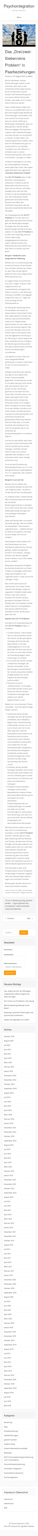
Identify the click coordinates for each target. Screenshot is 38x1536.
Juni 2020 (7, 1306)
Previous (10, 918)
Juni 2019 (7, 1358)
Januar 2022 (8, 1227)
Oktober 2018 (9, 1384)
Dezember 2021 (10, 1232)
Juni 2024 (7, 1101)
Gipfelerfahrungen (11, 1435)
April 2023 (8, 1162)
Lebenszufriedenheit (13, 909)
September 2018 (10, 1388)
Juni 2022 (7, 1206)
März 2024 (8, 1115)
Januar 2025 (8, 1071)
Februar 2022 (9, 1223)
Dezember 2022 (10, 1180)
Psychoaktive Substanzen (13, 1473)
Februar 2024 (9, 1119)
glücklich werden (10, 1440)
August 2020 (8, 1297)
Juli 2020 (7, 1301)
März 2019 (8, 1371)
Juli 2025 (7, 1045)
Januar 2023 (8, 1175)
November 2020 (10, 1284)
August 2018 (8, 1392)
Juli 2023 (7, 1149)
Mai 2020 (7, 1310)
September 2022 (10, 1193)
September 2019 (10, 1345)
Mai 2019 (7, 1362)
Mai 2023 (7, 1158)
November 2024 (10, 1080)
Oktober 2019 (9, 1340)
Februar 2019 (9, 1375)
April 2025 (8, 1058)
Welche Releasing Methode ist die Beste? (16, 1006)
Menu (19, 17)
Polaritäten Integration (13, 1468)
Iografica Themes (27, 1526)
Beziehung (17, 900)
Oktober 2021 (9, 1240)
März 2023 (8, 1167)
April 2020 (8, 1314)
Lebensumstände (22, 906)
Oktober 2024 (9, 1084)
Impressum (8, 1499)
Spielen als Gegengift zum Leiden (16, 1020)
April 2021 (8, 1262)
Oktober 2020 (9, 1288)
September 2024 (10, 1088)
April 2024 (8, 1110)
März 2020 (8, 1319)
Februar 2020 (9, 1323)
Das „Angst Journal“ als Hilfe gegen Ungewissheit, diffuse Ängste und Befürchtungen (17, 994)
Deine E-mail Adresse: (10, 963)
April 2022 (8, 1214)
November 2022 (10, 1184)
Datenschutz (9, 1503)
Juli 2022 (7, 1201)
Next (29, 918)
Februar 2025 (9, 1067)
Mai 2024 (7, 1106)
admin (30, 76)
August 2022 (8, 1197)
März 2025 (8, 1062)
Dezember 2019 (10, 1332)
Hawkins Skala (9, 1444)
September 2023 (10, 1141)
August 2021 (8, 1245)
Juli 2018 (7, 1397)
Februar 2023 (9, 1171)
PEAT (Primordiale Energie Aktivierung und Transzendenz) (18, 1458)
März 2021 (8, 1266)
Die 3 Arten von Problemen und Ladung (19, 1001)
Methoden (8, 1453)
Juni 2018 (7, 1401)
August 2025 (8, 1041)
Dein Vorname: (8, 949)
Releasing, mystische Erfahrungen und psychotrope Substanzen (18, 1013)
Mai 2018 (7, 1405)
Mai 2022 (7, 1210)
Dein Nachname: (9, 954)
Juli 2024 (7, 1097)
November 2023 (10, 1132)
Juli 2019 (7, 1353)
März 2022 (8, 1219)
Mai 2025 (7, 1054)
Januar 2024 (8, 1123)
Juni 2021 (7, 1254)
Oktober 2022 (9, 1188)
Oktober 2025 (9, 1036)
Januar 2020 (8, 1327)
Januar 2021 (8, 1275)
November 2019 (10, 1336)
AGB (5, 1508)
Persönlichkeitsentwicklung (14, 1464)
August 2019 (8, 1349)
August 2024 (8, 1093)
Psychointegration (19, 6)
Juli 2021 (7, 1249)
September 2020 (10, 1293)
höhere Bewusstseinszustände (15, 1448)
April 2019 (8, 1366)
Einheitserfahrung (11, 1431)
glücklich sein (23, 903)
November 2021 (10, 1236)
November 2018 (10, 1379)
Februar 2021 (9, 1271)
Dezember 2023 (10, 1128)
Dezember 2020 (10, 1280)
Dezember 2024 (10, 1075)
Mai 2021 (7, 1258)
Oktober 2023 (9, 1136)
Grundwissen (10, 906)
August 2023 (8, 1145)
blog (23, 900)
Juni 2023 (7, 1154)
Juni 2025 (7, 1049)
